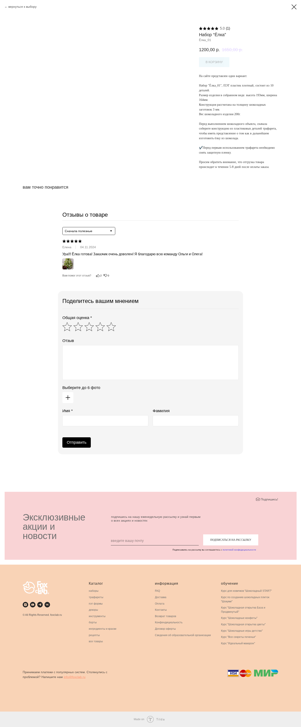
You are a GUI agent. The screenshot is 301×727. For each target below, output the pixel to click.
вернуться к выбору (22, 6)
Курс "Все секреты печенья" (238, 637)
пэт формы (96, 603)
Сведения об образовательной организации (183, 635)
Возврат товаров (165, 616)
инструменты (97, 616)
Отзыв (68, 340)
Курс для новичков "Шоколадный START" (246, 590)
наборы (93, 590)
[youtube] (32, 604)
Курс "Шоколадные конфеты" (239, 618)
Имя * (67, 411)
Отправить (76, 442)
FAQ (157, 590)
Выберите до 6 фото (81, 387)
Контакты (161, 609)
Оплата (159, 603)
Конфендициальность (168, 622)
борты (93, 622)
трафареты (96, 597)
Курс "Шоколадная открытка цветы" (243, 624)
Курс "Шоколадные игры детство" (242, 630)
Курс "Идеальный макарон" (238, 643)
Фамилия (161, 411)
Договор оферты (165, 628)
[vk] (47, 604)
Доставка (160, 597)
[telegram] (40, 604)
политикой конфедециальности (239, 550)
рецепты (94, 635)
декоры (93, 609)
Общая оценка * (77, 318)
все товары (96, 641)
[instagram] (25, 604)
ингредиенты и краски (102, 628)
